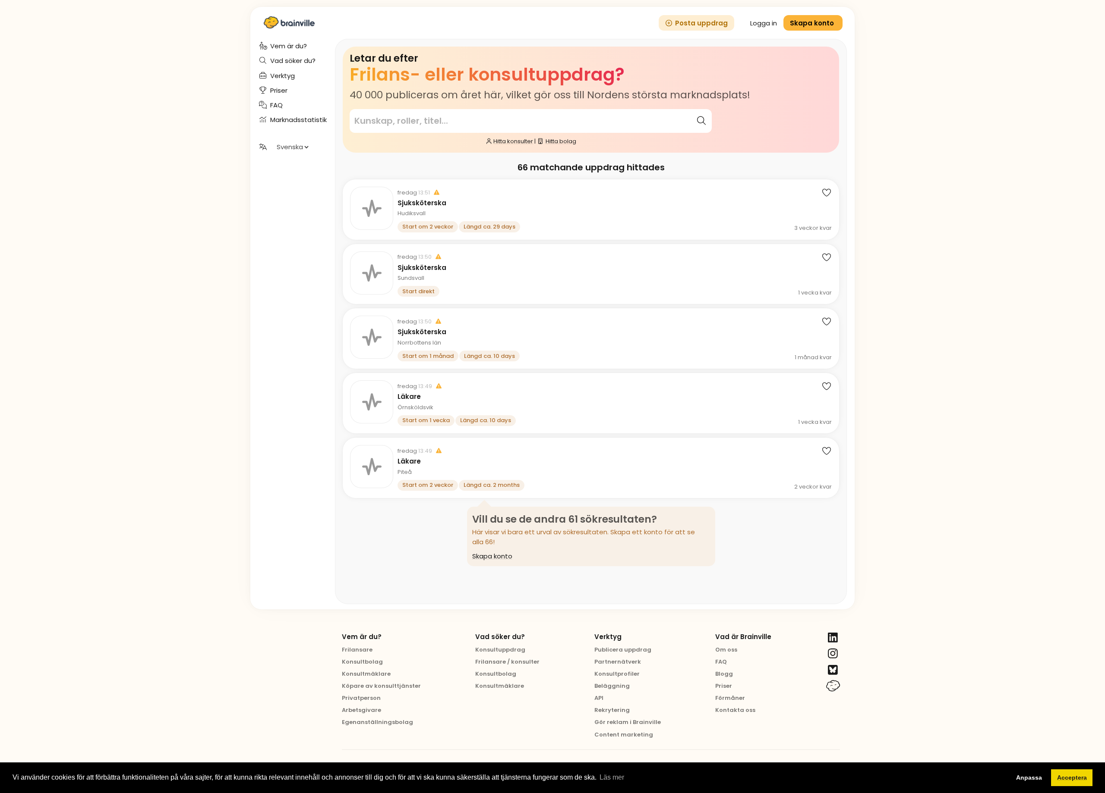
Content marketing (623, 734)
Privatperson (361, 698)
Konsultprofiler (617, 674)
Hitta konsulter (513, 141)
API (598, 698)
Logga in (763, 23)
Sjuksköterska (422, 203)
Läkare (409, 396)
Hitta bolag (561, 141)
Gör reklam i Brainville (627, 722)
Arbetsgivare (361, 710)
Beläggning (612, 686)
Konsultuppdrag (500, 650)
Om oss (726, 650)
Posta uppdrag (701, 23)
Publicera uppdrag (622, 650)
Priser (723, 686)
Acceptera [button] (1072, 777)
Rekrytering (612, 710)
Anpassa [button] (1029, 777)
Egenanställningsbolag (377, 722)
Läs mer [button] (612, 777)
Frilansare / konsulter (507, 662)
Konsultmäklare (366, 674)
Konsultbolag (362, 662)
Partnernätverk (617, 662)
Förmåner (730, 698)
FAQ (721, 662)
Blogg (724, 674)
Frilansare (357, 650)
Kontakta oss (735, 710)
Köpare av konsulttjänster (381, 686)
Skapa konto (492, 556)
